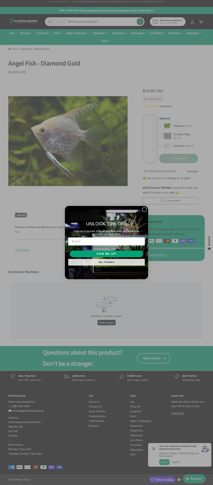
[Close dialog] (144, 210)
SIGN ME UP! (107, 253)
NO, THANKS (106, 262)
